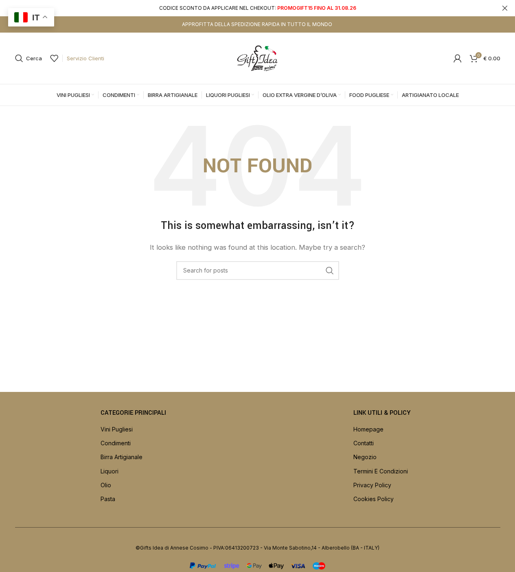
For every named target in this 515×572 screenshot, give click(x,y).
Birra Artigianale (121, 456)
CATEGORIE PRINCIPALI (133, 413)
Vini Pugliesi (117, 429)
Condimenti (116, 443)
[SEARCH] (329, 270)
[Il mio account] (457, 58)
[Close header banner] (505, 8)
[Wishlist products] (54, 58)
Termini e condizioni (380, 471)
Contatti (363, 443)
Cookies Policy (373, 498)
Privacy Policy (372, 485)
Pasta (108, 498)
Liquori (109, 471)
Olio (106, 485)
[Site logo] (257, 58)
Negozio (365, 456)
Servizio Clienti (85, 58)
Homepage (368, 429)
